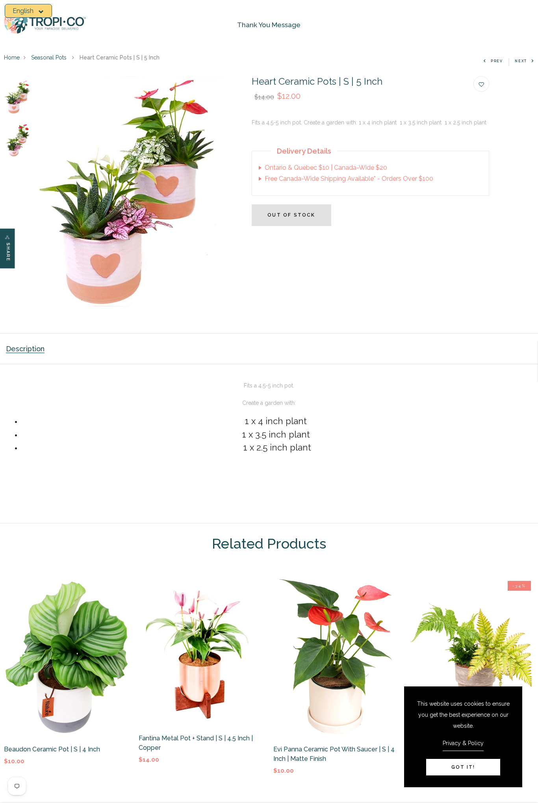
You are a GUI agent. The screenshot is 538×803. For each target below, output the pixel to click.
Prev (497, 61)
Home (12, 57)
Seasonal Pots (49, 57)
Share (8, 251)
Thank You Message (269, 25)
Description (25, 349)
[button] (28, 11)
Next (521, 61)
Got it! (463, 767)
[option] (17, 97)
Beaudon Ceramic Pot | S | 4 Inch (52, 749)
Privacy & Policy (463, 743)
